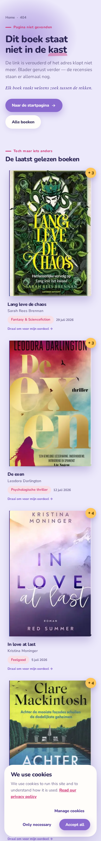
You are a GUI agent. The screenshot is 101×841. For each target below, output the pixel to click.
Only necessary (37, 824)
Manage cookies (69, 811)
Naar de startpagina (30, 105)
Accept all (74, 824)
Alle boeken (23, 122)
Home (10, 17)
